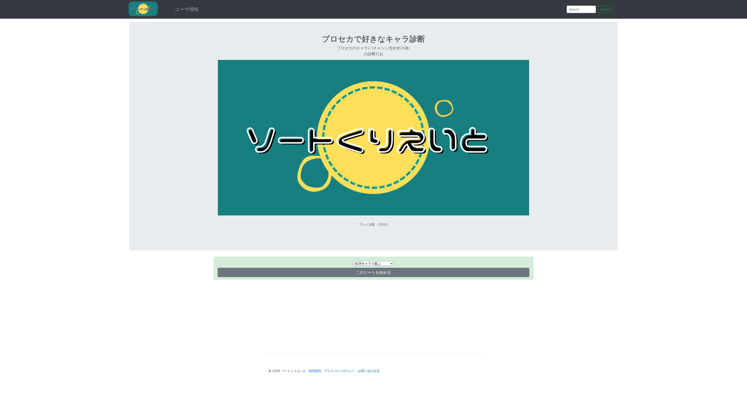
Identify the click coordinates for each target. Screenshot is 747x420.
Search (605, 9)
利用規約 (315, 371)
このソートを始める (373, 272)
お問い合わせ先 (369, 371)
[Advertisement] (373, 310)
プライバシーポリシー (339, 371)
